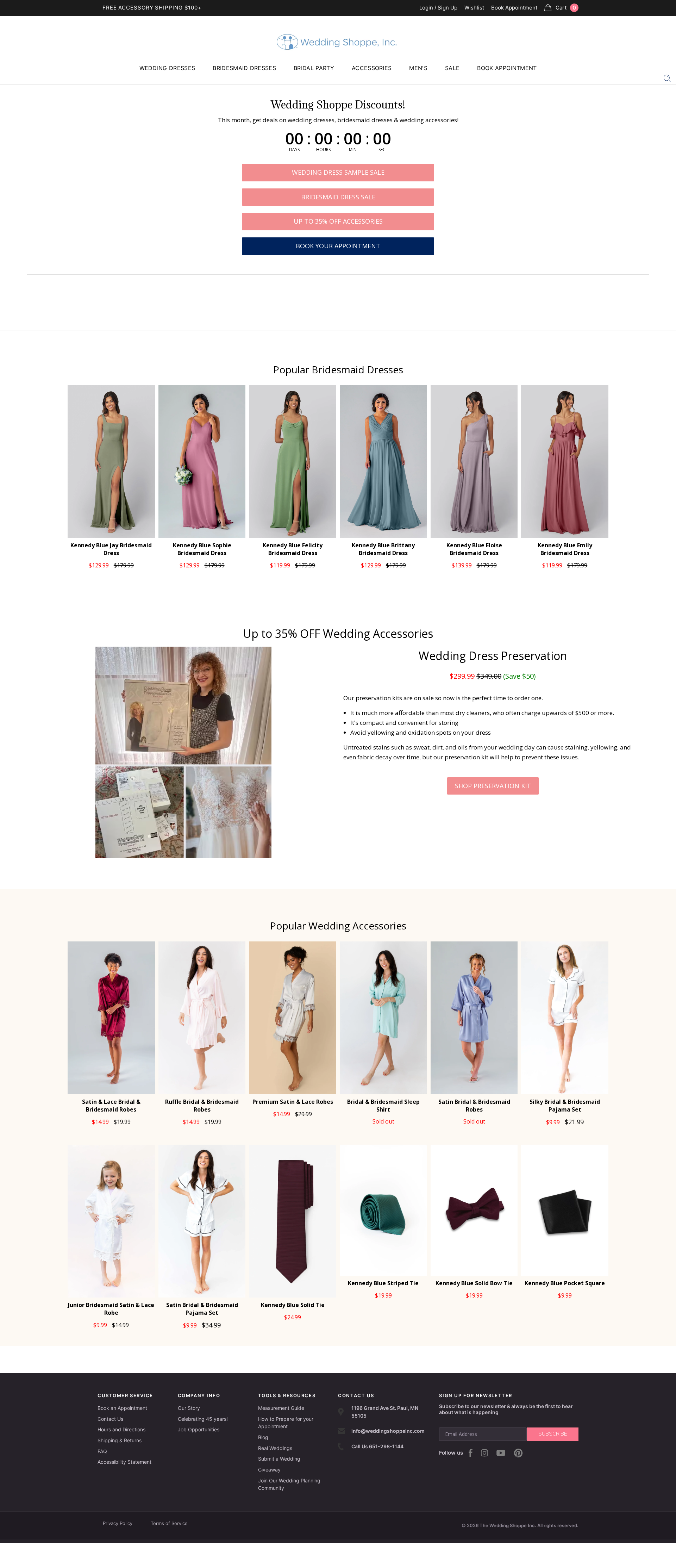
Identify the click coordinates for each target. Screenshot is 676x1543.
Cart (566, 7)
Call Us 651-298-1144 (377, 1446)
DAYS (294, 150)
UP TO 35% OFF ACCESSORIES (338, 221)
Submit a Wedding (279, 1459)
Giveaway (269, 1470)
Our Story (189, 1408)
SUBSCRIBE (552, 1433)
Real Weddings (275, 1448)
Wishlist (474, 8)
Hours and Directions (121, 1429)
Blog (263, 1437)
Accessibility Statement (124, 1462)
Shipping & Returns (120, 1440)
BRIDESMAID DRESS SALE (338, 197)
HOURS (323, 150)
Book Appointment (514, 8)
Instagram (484, 1453)
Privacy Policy (117, 1523)
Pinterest (518, 1453)
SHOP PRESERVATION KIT (493, 786)
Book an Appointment (122, 1408)
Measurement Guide (281, 1408)
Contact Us (110, 1419)
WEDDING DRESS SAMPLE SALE (338, 172)
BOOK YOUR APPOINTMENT (338, 246)
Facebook (470, 1453)
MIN (353, 150)
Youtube (500, 1453)
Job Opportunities (198, 1429)
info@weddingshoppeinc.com (388, 1431)
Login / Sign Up (438, 8)
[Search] (667, 78)
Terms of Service (169, 1523)
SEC (382, 150)
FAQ (102, 1451)
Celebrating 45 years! (203, 1419)
